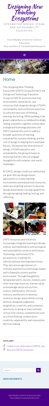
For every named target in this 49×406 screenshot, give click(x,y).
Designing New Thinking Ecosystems (24, 12)
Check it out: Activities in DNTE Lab (26, 346)
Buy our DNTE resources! (20, 349)
